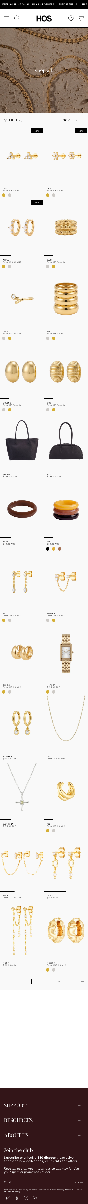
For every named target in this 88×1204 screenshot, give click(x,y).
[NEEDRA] (66, 930)
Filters (16, 120)
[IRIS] (66, 155)
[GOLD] (3, 266)
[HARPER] (66, 652)
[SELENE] (22, 652)
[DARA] (66, 227)
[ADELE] (66, 298)
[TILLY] (22, 509)
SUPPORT (15, 1105)
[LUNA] (66, 863)
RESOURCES (18, 1120)
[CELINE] (22, 298)
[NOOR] (22, 930)
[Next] (75, 981)
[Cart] (81, 18)
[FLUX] (66, 791)
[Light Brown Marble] (59, 549)
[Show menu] (6, 18)
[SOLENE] (22, 370)
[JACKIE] (22, 441)
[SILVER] (9, 266)
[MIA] (66, 441)
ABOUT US (16, 1135)
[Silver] (9, 195)
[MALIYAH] (22, 723)
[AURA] (66, 509)
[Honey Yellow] (53, 549)
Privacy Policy (64, 1189)
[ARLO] (66, 723)
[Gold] (3, 195)
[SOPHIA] (66, 580)
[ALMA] (22, 227)
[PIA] (22, 580)
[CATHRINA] (22, 791)
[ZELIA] (22, 863)
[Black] (47, 549)
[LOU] (22, 155)
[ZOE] (66, 370)
